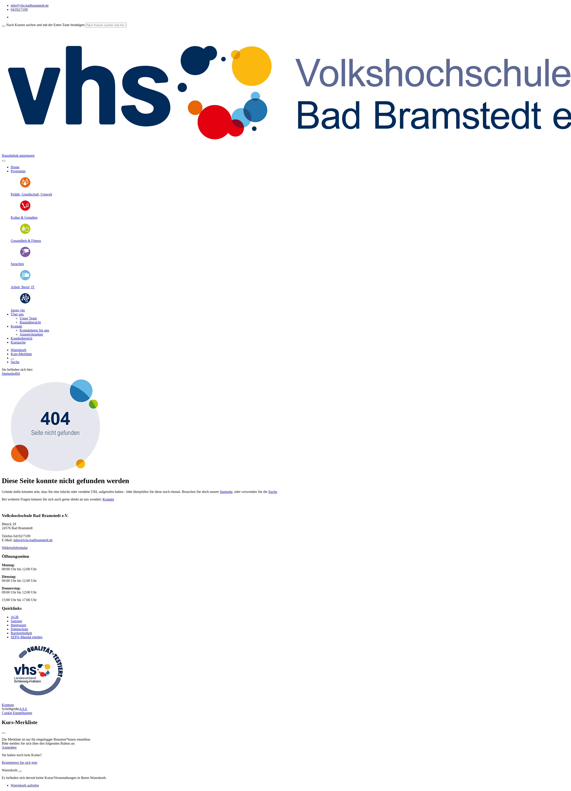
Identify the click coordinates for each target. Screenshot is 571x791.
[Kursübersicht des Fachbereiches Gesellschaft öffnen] (25, 187)
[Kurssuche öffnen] (12, 359)
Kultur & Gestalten (24, 217)
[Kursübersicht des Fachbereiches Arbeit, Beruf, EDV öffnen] (25, 279)
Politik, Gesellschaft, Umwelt (31, 194)
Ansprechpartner (31, 334)
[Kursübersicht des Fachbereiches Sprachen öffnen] (25, 256)
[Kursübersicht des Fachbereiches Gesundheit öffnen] (25, 233)
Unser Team (28, 318)
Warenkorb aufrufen (25, 785)
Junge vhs (18, 310)
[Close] (20, 771)
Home (15, 167)
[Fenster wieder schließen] (3, 733)
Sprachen (17, 264)
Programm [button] (18, 171)
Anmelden (9, 747)
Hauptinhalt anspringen (18, 155)
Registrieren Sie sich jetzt (19, 762)
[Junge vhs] (25, 303)
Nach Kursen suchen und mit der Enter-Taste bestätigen (45, 25)
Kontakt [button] (16, 326)
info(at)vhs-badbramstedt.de (33, 540)
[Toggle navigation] (3, 160)
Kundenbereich (21, 338)
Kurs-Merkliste (21, 354)
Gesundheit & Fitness (26, 241)
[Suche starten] (3, 26)
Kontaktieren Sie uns (34, 330)
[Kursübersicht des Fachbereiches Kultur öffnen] (25, 210)
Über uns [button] (17, 314)
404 (17, 373)
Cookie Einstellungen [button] (17, 713)
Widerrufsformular (15, 548)
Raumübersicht (30, 322)
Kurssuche (18, 342)
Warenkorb (18, 350)
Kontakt (108, 499)
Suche (15, 362)
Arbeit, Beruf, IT (23, 287)
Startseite (8, 373)
